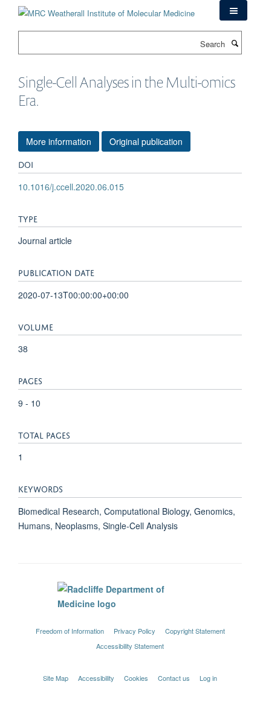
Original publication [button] (146, 141)
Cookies (136, 678)
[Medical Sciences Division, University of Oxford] (130, 620)
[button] (233, 10)
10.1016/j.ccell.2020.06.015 (71, 187)
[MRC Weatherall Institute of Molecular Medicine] (106, 8)
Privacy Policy (134, 631)
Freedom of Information (70, 631)
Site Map (55, 678)
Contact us (174, 678)
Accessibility (96, 678)
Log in (208, 678)
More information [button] (58, 141)
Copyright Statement (195, 631)
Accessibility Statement (130, 646)
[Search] (234, 43)
